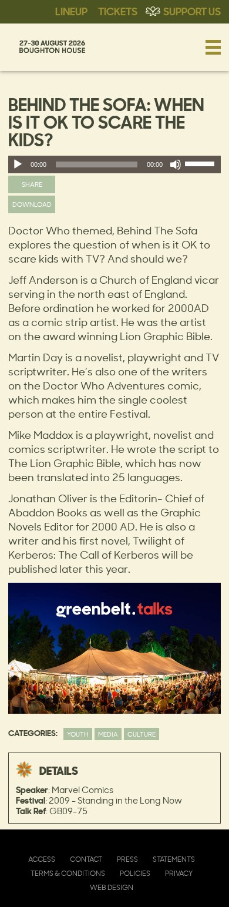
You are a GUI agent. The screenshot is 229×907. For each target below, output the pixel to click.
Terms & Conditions (68, 873)
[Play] (17, 164)
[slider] (201, 166)
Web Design (111, 887)
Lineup (71, 10)
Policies (135, 873)
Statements (174, 859)
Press (127, 859)
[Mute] (175, 164)
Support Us (192, 10)
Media (108, 734)
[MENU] (213, 47)
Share (32, 184)
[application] (114, 164)
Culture (141, 734)
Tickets (117, 10)
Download (32, 204)
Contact (86, 859)
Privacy (179, 873)
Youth (78, 734)
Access (41, 859)
